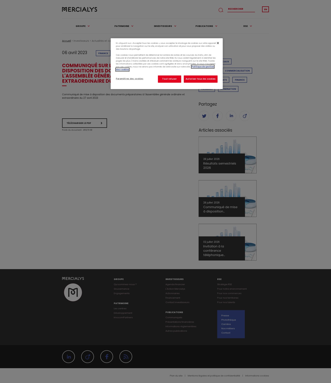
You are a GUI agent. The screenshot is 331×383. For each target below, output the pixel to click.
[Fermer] (218, 43)
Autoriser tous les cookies (201, 79)
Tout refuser (169, 79)
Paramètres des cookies (129, 78)
